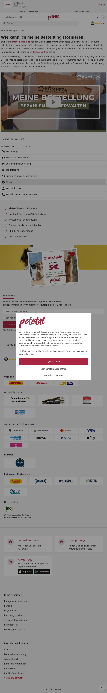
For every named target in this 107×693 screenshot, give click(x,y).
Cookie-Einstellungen (68, 351)
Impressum (58, 375)
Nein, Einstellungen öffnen (53, 368)
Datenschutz (48, 375)
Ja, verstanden (54, 361)
